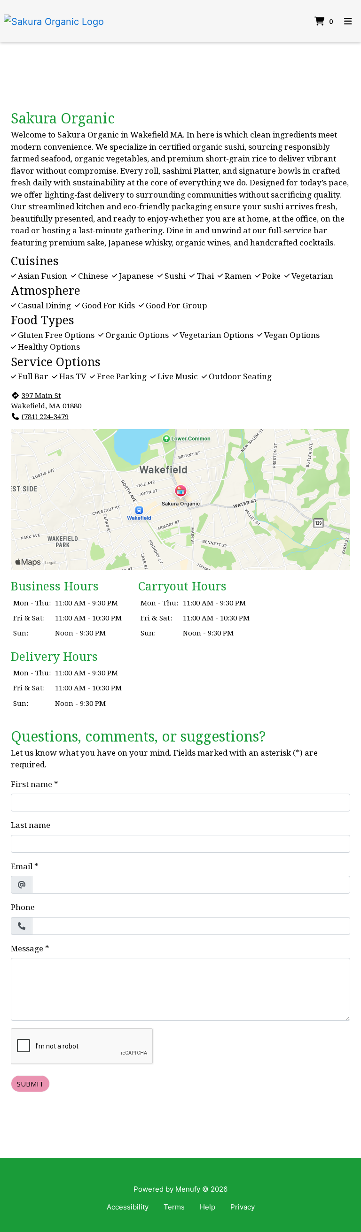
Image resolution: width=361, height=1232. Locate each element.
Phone (23, 907)
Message (27, 948)
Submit (30, 1083)
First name (31, 784)
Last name (30, 824)
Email (21, 866)
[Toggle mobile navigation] (348, 21)
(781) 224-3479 (45, 416)
